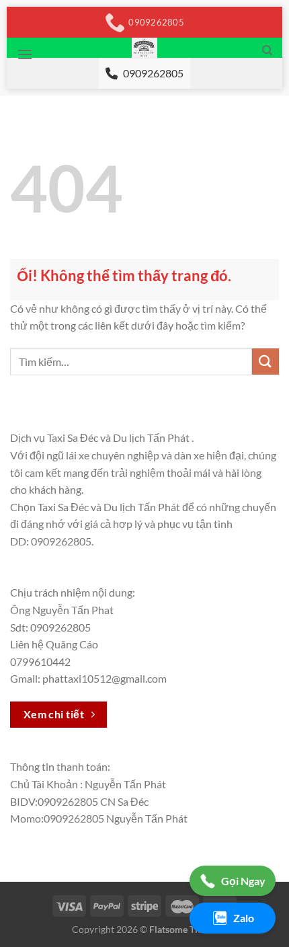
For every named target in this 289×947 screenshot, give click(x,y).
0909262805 (153, 73)
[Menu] (25, 54)
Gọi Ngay (243, 880)
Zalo (243, 917)
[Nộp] (265, 361)
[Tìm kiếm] (267, 50)
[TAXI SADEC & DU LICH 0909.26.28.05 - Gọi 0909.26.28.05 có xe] (145, 48)
